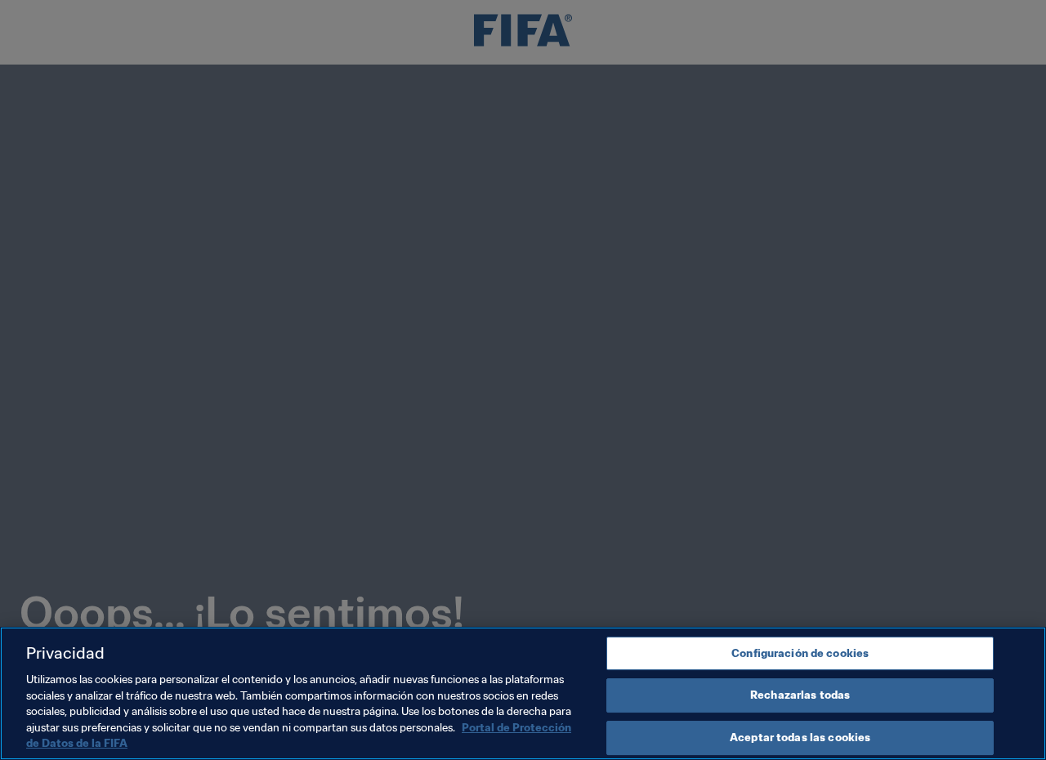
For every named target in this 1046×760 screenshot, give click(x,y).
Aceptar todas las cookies (800, 737)
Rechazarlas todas (800, 695)
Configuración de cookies (800, 653)
